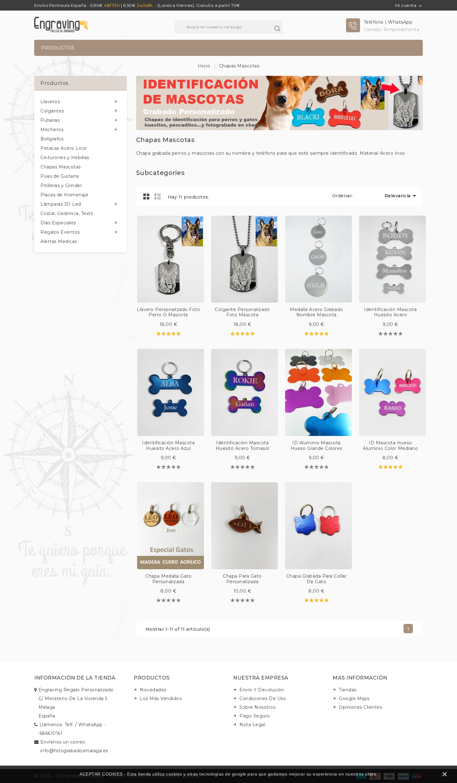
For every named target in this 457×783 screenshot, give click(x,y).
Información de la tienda (74, 678)
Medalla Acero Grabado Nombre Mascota (316, 312)
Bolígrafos (51, 139)
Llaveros (50, 101)
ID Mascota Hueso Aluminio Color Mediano (390, 445)
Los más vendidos (161, 698)
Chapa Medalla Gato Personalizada (168, 578)
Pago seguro (254, 716)
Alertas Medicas (58, 241)
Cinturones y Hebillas (64, 157)
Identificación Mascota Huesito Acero (390, 312)
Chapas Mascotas (60, 167)
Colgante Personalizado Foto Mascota (242, 312)
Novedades (153, 690)
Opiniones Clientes (360, 707)
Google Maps (354, 698)
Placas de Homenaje (64, 195)
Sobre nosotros (257, 707)
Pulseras (50, 120)
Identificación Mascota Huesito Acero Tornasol (242, 445)
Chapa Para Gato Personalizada (242, 578)
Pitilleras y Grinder (61, 185)
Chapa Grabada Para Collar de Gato (316, 578)
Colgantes (52, 111)
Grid (146, 196)
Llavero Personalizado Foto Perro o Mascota (168, 312)
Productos (58, 48)
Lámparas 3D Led (60, 204)
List (158, 196)
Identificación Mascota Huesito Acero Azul (168, 445)
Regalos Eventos (60, 232)
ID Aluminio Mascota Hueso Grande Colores (316, 445)
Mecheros (51, 129)
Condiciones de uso (262, 698)
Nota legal (252, 724)
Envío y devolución (261, 690)
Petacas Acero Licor (63, 148)
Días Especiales (58, 223)
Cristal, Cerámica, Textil (66, 213)
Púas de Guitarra (59, 176)
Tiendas (348, 690)
